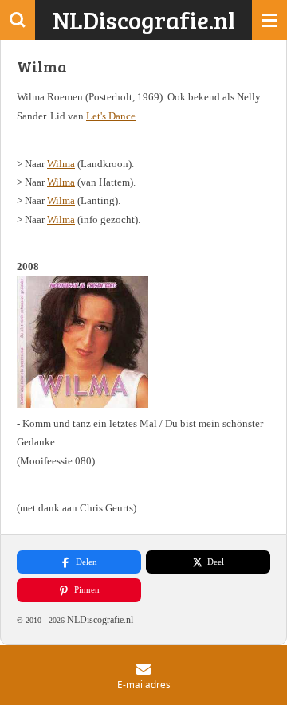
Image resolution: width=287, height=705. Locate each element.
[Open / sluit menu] (269, 20)
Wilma (61, 164)
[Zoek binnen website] (17, 20)
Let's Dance (111, 116)
